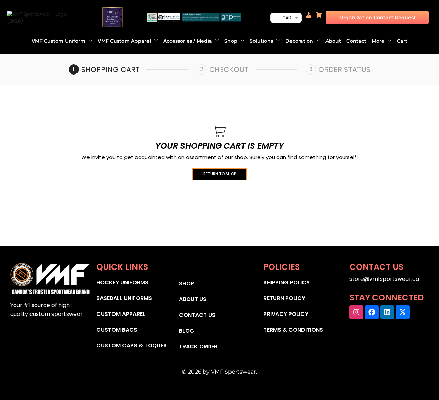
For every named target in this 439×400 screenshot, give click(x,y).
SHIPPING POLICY (286, 282)
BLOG (186, 331)
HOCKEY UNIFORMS (122, 282)
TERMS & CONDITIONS (293, 330)
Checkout (229, 70)
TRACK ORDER (198, 347)
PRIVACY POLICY (285, 314)
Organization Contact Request (377, 17)
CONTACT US (197, 315)
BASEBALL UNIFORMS (124, 298)
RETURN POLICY (284, 298)
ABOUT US (192, 299)
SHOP (186, 283)
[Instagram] (356, 312)
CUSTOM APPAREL (120, 314)
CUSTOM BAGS (116, 330)
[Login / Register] (308, 17)
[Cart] (319, 17)
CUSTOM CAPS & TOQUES (131, 346)
